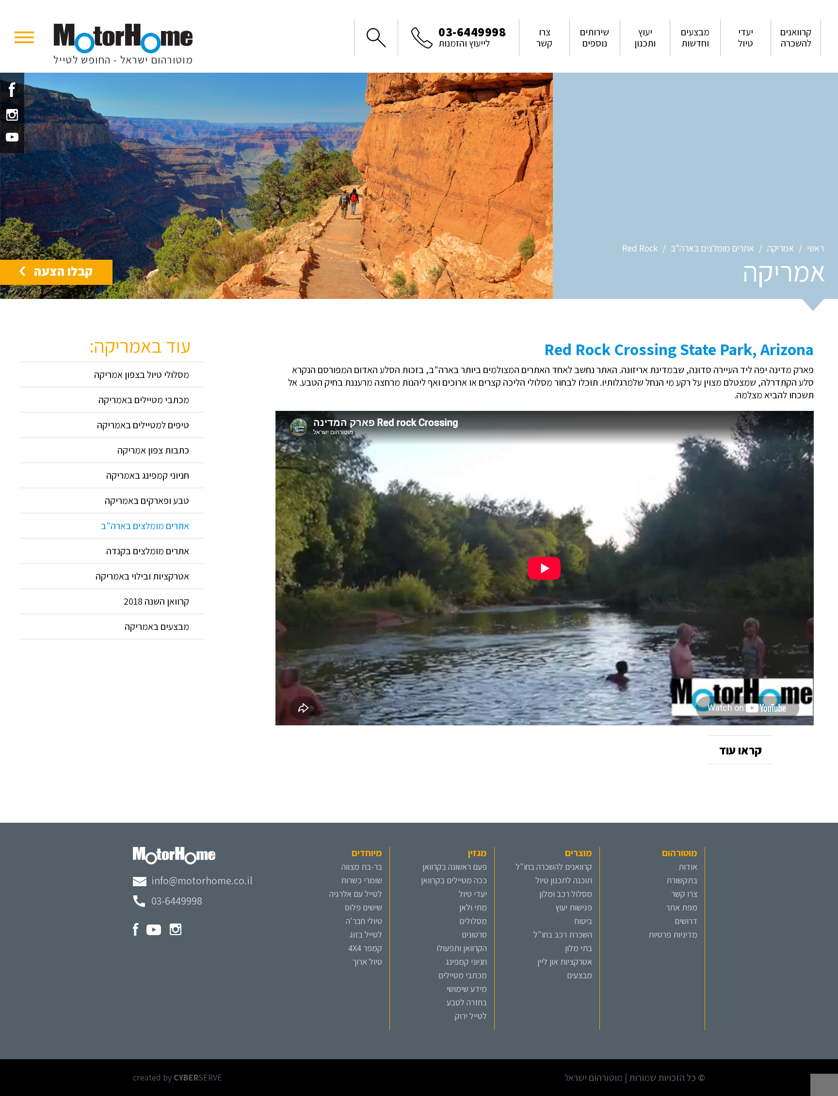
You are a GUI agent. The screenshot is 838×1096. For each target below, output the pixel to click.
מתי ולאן (473, 907)
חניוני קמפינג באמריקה (147, 475)
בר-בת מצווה (361, 866)
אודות (687, 866)
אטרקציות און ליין (564, 961)
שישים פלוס (363, 907)
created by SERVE (177, 1077)
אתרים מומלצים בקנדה (147, 551)
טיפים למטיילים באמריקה (143, 425)
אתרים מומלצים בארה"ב (712, 248)
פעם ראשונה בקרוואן (454, 866)
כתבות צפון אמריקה (153, 450)
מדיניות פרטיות (672, 934)
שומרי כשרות (361, 880)
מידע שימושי (467, 988)
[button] (24, 36)
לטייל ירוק (471, 1015)
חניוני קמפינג (466, 961)
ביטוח (583, 920)
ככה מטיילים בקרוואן (454, 880)
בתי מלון (578, 948)
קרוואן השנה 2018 (156, 601)
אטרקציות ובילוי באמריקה (142, 576)
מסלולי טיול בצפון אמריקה (141, 374)
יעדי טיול (473, 893)
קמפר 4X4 (365, 948)
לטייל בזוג (366, 934)
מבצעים (579, 975)
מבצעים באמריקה (157, 626)
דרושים (686, 920)
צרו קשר (684, 893)
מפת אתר (681, 907)
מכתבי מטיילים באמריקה (143, 399)
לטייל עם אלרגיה (355, 893)
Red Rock (640, 248)
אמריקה (780, 248)
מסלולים (473, 920)
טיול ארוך (367, 961)
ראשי (815, 248)
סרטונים (474, 934)
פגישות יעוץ (573, 907)
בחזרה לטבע (467, 1002)
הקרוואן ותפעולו (461, 948)
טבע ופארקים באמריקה (147, 500)
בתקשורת (681, 880)
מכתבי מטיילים (462, 975)
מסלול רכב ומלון (565, 893)
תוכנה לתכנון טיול (563, 880)
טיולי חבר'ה (364, 920)
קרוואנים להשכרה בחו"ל (554, 866)
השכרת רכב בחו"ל (562, 934)
